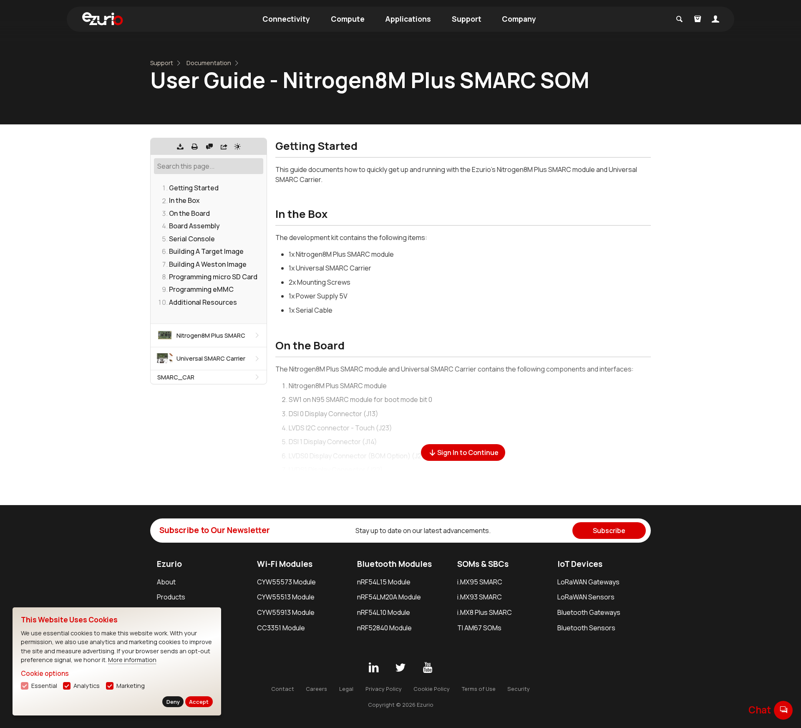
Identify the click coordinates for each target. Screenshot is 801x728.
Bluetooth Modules (394, 564)
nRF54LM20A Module (389, 597)
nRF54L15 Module (384, 581)
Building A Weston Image (208, 263)
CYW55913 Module (286, 612)
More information (132, 660)
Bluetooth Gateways (588, 612)
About (166, 581)
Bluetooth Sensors (586, 627)
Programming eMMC (201, 289)
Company (519, 19)
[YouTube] (428, 667)
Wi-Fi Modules (284, 564)
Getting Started (194, 187)
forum (783, 709)
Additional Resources (203, 301)
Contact (282, 689)
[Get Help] (209, 146)
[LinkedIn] (373, 667)
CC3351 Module (281, 627)
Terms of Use (479, 689)
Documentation (208, 63)
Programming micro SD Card (213, 276)
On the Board (189, 212)
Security (518, 689)
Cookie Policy (431, 689)
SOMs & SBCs (483, 564)
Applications (408, 19)
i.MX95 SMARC (479, 581)
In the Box (184, 200)
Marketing (130, 686)
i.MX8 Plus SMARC (484, 612)
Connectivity (286, 19)
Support (466, 19)
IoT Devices (579, 564)
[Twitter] (400, 667)
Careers (316, 689)
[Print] (195, 146)
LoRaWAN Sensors (586, 597)
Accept (199, 701)
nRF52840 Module (384, 627)
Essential (44, 686)
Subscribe (609, 530)
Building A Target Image (206, 251)
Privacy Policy (383, 689)
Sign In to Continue (468, 452)
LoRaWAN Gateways (588, 581)
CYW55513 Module (286, 597)
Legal (346, 689)
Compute (348, 19)
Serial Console (192, 238)
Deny (173, 701)
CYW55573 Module (286, 581)
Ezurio (169, 564)
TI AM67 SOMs (479, 627)
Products (171, 597)
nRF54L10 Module (383, 612)
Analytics (86, 686)
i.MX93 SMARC (479, 597)
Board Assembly (194, 225)
